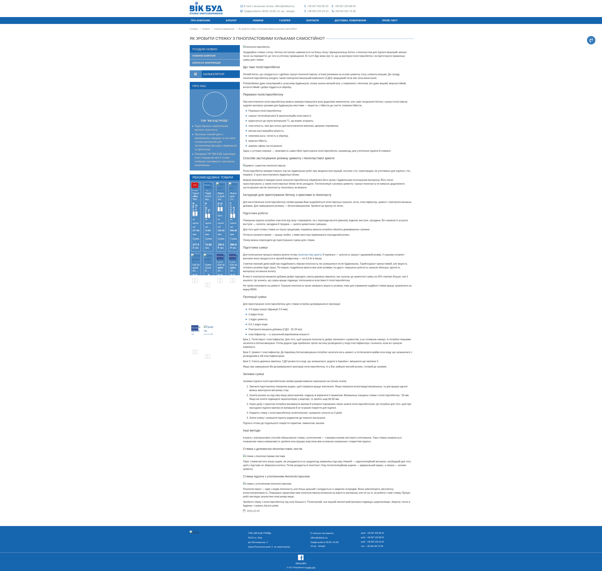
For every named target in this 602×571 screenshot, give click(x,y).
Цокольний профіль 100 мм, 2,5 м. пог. (208, 267)
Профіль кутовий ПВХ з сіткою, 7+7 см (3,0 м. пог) (208, 339)
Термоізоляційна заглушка (208, 196)
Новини (258, 20)
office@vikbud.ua (284, 6)
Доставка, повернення (350, 20)
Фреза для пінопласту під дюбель (221, 196)
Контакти (312, 20)
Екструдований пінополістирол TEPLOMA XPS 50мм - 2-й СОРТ (196, 267)
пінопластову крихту (309, 254)
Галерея (284, 20)
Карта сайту (301, 563)
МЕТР (209, 278)
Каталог (231, 20)
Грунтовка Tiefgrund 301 (196, 196)
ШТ (209, 211)
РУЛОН (231, 207)
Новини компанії (204, 55)
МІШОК (206, 207)
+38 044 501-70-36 (345, 11)
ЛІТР (196, 208)
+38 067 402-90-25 (317, 6)
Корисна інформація (207, 63)
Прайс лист (390, 20)
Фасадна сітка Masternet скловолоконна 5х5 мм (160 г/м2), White (233, 196)
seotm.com (310, 567)
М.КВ (234, 210)
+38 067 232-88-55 (345, 6)
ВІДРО (194, 206)
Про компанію (200, 20)
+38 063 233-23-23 (317, 11)
